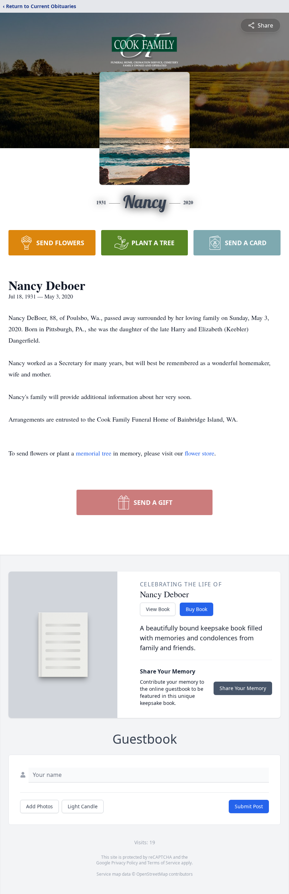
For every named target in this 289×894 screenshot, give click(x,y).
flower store (199, 453)
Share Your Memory (243, 688)
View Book (158, 609)
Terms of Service (163, 863)
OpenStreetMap (152, 874)
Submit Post (249, 806)
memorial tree (93, 453)
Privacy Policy (124, 863)
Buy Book (196, 609)
